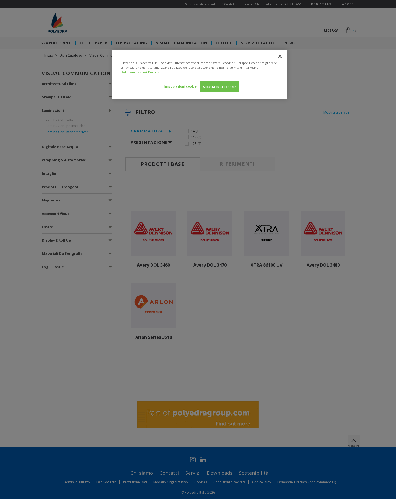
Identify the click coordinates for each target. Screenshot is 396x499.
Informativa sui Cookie (140, 72)
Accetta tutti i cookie (220, 87)
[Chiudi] (280, 56)
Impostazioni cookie (180, 86)
